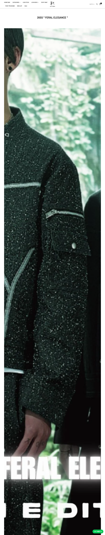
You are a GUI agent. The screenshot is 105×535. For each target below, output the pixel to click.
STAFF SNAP (44, 2)
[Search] (97, 4)
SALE (26, 6)
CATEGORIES (16, 2)
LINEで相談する (98, 531)
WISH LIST (19, 6)
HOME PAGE (7, 2)
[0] (100, 4)
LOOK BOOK (34, 2)
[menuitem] (7, 2)
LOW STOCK (26, 2)
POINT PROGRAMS (10, 6)
